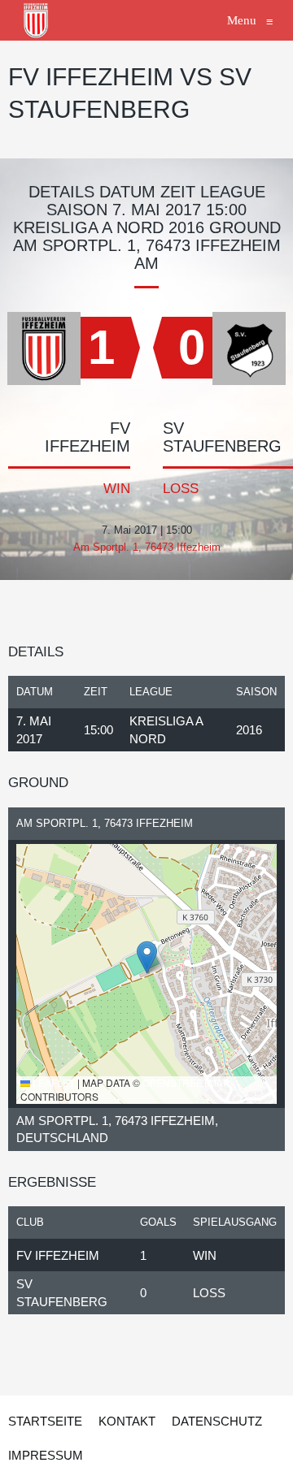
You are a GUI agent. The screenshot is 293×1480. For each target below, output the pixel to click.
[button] (147, 957)
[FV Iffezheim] (36, 20)
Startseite (45, 1421)
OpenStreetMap (186, 1082)
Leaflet (52, 1082)
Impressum (45, 1455)
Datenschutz (217, 1421)
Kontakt (126, 1421)
